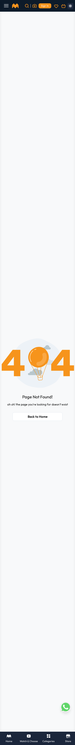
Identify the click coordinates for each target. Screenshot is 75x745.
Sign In (45, 5)
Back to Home (38, 417)
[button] (37, 363)
